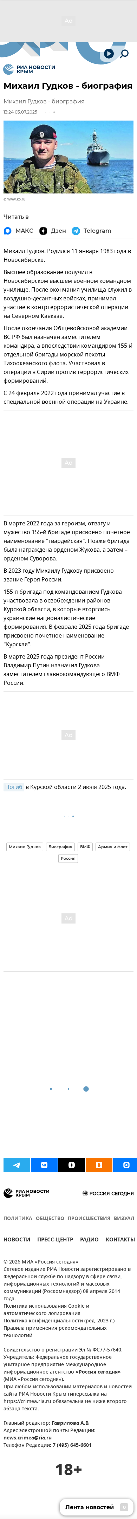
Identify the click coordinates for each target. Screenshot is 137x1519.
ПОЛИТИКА (18, 1219)
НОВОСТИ (17, 1241)
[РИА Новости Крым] (29, 69)
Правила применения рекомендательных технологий (55, 1332)
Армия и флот (113, 846)
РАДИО (89, 1241)
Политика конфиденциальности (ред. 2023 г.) (59, 1321)
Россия (68, 858)
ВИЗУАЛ (124, 1219)
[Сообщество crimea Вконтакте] (44, 1165)
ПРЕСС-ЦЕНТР (55, 1241)
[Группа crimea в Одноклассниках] (99, 1165)
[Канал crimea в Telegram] (17, 1165)
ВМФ (85, 846)
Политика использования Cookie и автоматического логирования (46, 1310)
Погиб (13, 787)
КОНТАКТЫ (120, 1241)
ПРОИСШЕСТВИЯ (89, 1219)
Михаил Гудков (25, 846)
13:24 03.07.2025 (20, 112)
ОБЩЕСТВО (50, 1219)
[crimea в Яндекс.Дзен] (71, 1165)
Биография (60, 846)
